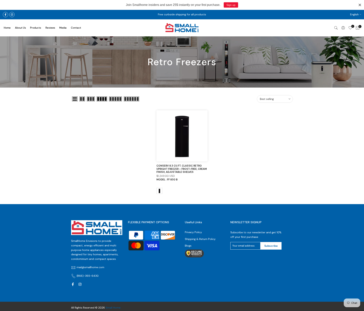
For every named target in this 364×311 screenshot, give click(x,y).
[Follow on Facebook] (5, 14)
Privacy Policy (193, 232)
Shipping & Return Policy (200, 239)
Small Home (113, 307)
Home (7, 27)
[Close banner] (360, 5)
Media (63, 27)
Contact (76, 27)
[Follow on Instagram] (12, 14)
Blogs (188, 245)
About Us (20, 27)
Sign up (230, 4)
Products (35, 27)
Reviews (50, 27)
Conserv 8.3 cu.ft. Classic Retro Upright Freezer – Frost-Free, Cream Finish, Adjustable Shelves (181, 169)
